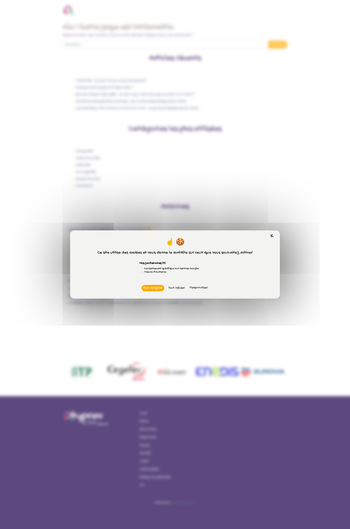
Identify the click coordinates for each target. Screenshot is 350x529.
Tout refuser (177, 288)
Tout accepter (153, 288)
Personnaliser (199, 288)
